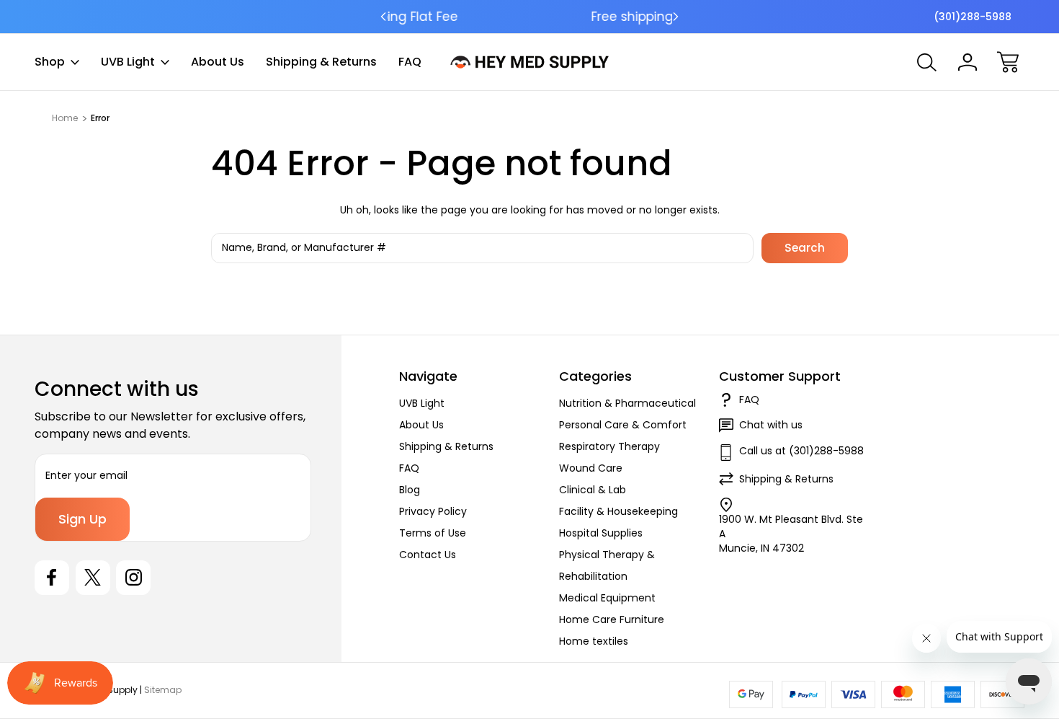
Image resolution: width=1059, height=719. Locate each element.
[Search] (927, 62)
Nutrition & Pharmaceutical (627, 403)
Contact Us (427, 554)
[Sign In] (967, 62)
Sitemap (163, 690)
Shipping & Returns (321, 61)
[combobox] (482, 248)
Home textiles (593, 641)
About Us (217, 61)
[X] (93, 577)
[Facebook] (52, 577)
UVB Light (128, 61)
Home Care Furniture (611, 619)
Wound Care (590, 468)
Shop (50, 61)
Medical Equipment (607, 598)
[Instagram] (133, 577)
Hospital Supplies (601, 533)
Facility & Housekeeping (618, 511)
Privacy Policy (433, 511)
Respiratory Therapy (609, 446)
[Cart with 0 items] (1007, 62)
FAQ (409, 61)
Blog (409, 489)
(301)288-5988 (972, 16)
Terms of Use (432, 533)
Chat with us (771, 425)
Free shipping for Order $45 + (529, 16)
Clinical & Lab (592, 489)
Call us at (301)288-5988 (801, 451)
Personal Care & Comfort (623, 425)
